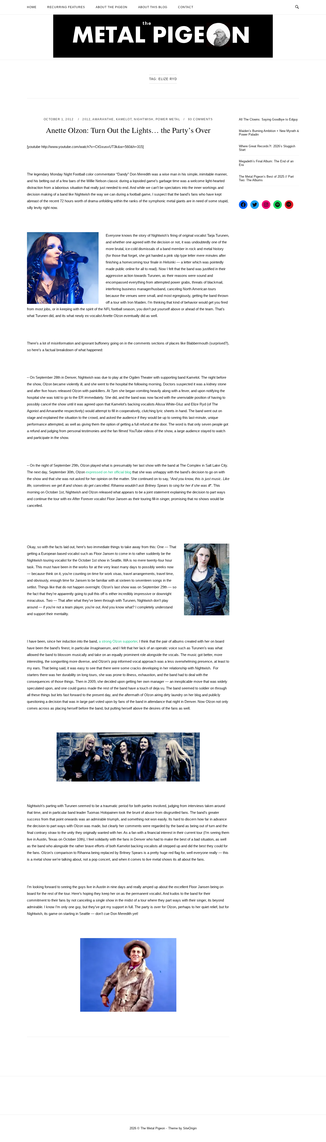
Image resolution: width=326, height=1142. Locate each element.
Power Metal (168, 119)
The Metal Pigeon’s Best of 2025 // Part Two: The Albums (266, 178)
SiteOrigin (190, 1128)
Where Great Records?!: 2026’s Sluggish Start (267, 148)
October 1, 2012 (59, 119)
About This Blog (152, 7)
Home (32, 7)
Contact (185, 7)
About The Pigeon (111, 7)
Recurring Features (66, 7)
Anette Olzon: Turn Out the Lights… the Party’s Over (128, 130)
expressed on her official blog (108, 472)
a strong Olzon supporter (117, 641)
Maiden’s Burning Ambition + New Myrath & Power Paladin (269, 132)
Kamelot (124, 119)
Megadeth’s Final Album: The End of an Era (266, 163)
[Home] (163, 56)
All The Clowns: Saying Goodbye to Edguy (268, 119)
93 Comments (200, 119)
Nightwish (143, 119)
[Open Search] (297, 7)
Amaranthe (103, 119)
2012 (86, 119)
